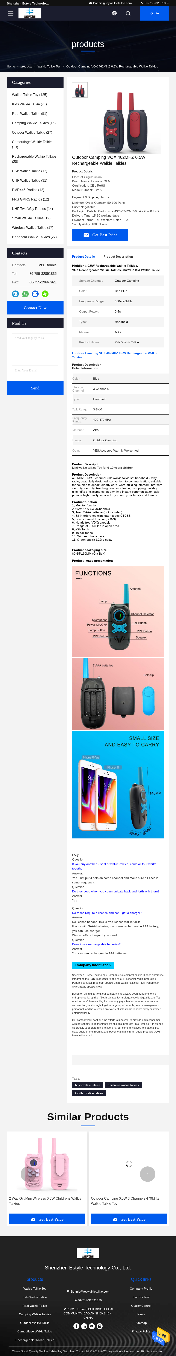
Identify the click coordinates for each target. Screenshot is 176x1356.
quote (154, 13)
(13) (32, 144)
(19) (31, 218)
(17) (32, 227)
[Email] (35, 294)
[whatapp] (25, 294)
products (26, 66)
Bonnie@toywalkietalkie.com (112, 3)
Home (11, 66)
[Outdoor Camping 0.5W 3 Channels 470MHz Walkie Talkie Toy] (59, 1164)
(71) (29, 104)
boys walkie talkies (87, 1085)
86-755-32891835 (156, 3)
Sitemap (141, 1323)
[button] (28, 1174)
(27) (32, 132)
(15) (34, 123)
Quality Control (141, 1305)
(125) (29, 95)
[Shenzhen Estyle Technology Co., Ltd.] (29, 13)
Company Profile (141, 1288)
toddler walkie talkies (89, 1093)
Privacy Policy (141, 1331)
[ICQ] (45, 294)
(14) (32, 209)
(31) (29, 180)
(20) (34, 159)
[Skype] (15, 294)
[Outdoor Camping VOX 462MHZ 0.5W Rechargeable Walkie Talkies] (125, 118)
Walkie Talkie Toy (49, 66)
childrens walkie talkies (123, 1085)
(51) (29, 113)
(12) (29, 171)
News (141, 1314)
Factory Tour (141, 1297)
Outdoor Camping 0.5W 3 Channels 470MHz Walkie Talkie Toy (55, 1201)
